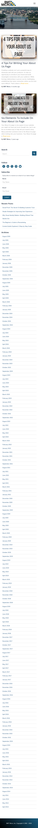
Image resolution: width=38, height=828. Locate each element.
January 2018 (6, 633)
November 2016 (7, 687)
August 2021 (6, 467)
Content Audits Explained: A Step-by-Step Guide (17, 226)
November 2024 (7, 317)
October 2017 (6, 645)
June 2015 (5, 753)
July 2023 (5, 379)
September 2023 (7, 371)
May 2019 (5, 571)
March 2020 (6, 533)
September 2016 (7, 695)
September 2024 (7, 325)
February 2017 (7, 676)
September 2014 (7, 787)
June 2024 (5, 336)
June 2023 (5, 383)
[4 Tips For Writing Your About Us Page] (19, 46)
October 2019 (6, 552)
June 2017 (5, 660)
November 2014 (7, 780)
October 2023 (6, 367)
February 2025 (7, 305)
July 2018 (5, 610)
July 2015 (5, 749)
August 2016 (6, 699)
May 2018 (5, 618)
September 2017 (7, 649)
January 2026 (6, 263)
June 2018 (5, 614)
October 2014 (6, 783)
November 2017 (7, 641)
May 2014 (5, 803)
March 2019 (6, 579)
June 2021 (5, 475)
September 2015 (7, 741)
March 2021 (6, 487)
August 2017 (6, 652)
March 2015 (6, 764)
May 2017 (5, 664)
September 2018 (7, 602)
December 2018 (7, 591)
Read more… (25, 83)
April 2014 (5, 807)
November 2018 (7, 595)
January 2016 (6, 726)
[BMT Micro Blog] (9, 3)
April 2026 (5, 252)
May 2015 (5, 757)
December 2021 (7, 452)
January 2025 (6, 309)
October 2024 (6, 321)
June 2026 (5, 244)
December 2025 (7, 267)
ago (15, 86)
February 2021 (7, 491)
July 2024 (5, 333)
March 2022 (6, 440)
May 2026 (5, 248)
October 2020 (6, 506)
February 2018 (7, 629)
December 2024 (7, 313)
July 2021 (5, 471)
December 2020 (7, 498)
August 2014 (6, 791)
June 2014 (5, 799)
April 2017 (5, 668)
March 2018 (6, 625)
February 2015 (7, 768)
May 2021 (5, 479)
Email (4, 187)
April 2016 (5, 714)
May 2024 (5, 340)
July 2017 (5, 656)
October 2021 (6, 460)
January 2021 (6, 494)
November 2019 (7, 548)
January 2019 (6, 587)
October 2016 (6, 691)
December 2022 (7, 406)
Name (4, 178)
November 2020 (7, 502)
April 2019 (5, 575)
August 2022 (6, 421)
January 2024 (6, 356)
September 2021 (7, 464)
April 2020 (5, 529)
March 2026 (6, 255)
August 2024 (6, 329)
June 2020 (5, 521)
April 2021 (5, 483)
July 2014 (5, 795)
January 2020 (6, 541)
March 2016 (6, 718)
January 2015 (6, 772)
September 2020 (7, 510)
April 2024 (5, 344)
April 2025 (5, 298)
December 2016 (7, 683)
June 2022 (5, 429)
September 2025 (7, 279)
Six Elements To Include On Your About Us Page (17, 119)
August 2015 (6, 745)
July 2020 (5, 518)
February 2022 (7, 444)
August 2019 (6, 560)
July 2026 (5, 240)
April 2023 (5, 390)
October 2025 (6, 275)
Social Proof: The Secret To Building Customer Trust (18, 207)
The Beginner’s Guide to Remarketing (14, 222)
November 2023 (7, 363)
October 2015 (6, 737)
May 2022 (5, 433)
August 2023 (6, 375)
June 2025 (5, 290)
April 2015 (5, 760)
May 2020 (5, 525)
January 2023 (6, 402)
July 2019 (5, 564)
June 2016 (5, 706)
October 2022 (6, 413)
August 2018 (6, 606)
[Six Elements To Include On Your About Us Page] (19, 103)
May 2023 (5, 386)
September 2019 (7, 556)
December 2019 (7, 544)
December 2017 (7, 637)
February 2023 (7, 398)
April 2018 (5, 622)
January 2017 (6, 679)
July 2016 (5, 703)
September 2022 (7, 417)
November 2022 (7, 410)
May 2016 (5, 710)
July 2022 (5, 425)
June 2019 (5, 568)
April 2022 (5, 437)
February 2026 (7, 259)
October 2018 (6, 598)
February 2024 (7, 352)
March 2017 (6, 672)
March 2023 (6, 394)
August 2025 (6, 282)
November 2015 (7, 733)
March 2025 (6, 302)
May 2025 (5, 294)
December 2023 (7, 360)
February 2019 (7, 583)
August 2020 (6, 514)
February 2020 (7, 537)
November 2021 (7, 456)
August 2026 (6, 236)
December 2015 (7, 730)
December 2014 (7, 776)
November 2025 (7, 271)
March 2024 (6, 348)
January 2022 (6, 448)
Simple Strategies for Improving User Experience (17, 211)
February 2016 (7, 722)
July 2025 (5, 286)
